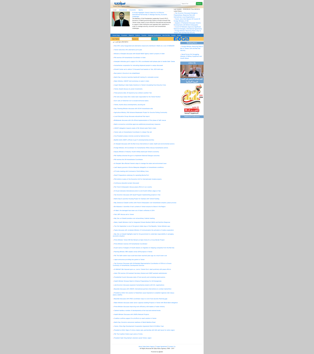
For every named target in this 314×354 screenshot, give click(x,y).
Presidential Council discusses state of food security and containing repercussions (139, 277)
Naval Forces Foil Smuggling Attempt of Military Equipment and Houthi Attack (191, 52)
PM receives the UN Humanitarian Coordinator (128, 159)
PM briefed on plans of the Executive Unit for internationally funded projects (138, 179)
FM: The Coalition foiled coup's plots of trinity (128, 334)
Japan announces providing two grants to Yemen (129, 259)
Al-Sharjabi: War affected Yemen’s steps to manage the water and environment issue (140, 163)
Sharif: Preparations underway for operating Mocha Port (131, 175)
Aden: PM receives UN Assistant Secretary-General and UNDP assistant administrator (140, 273)
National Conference (154, 35)
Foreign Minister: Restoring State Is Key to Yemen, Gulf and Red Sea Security (191, 44)
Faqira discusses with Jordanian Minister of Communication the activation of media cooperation (144, 230)
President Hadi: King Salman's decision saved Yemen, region (132, 338)
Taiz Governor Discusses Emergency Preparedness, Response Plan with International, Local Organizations (186, 15)
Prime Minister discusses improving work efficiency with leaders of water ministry (139, 306)
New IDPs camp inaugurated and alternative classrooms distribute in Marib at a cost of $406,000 (144, 46)
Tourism (144, 35)
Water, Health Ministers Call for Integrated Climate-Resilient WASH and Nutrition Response (142, 222)
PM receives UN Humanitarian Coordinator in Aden (130, 57)
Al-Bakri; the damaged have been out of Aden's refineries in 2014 (134, 210)
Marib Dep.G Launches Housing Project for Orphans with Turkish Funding (136, 199)
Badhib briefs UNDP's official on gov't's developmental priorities (134, 140)
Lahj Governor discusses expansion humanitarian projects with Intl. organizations (139, 285)
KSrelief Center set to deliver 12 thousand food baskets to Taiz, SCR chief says (138, 69)
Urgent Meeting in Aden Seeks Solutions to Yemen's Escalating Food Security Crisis (140, 85)
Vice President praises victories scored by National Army (131, 136)
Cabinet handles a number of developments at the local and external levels (137, 310)
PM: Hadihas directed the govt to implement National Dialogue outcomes (137, 155)
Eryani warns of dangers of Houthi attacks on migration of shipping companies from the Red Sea (144, 248)
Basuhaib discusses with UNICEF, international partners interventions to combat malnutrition (142, 289)
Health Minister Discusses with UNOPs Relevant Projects (131, 314)
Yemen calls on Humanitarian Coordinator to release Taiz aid (133, 132)
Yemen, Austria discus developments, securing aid (129, 104)
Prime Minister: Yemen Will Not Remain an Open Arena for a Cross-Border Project (139, 240)
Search (199, 3)
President (124, 35)
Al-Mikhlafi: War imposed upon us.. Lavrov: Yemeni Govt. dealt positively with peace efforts (142, 269)
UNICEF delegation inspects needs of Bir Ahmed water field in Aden (135, 128)
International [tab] (123, 10)
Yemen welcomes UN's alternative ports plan (128, 49)
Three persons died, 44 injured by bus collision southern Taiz (133, 93)
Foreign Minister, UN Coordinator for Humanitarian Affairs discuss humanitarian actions (141, 148)
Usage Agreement (161, 346)
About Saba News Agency (147, 346)
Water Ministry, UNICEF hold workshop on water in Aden (131, 81)
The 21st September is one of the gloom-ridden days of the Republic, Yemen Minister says (142, 226)
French (173, 35)
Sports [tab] (141, 10)
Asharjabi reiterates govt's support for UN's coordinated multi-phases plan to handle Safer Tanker (144, 61)
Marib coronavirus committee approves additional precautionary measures (137, 124)
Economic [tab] (133, 10)
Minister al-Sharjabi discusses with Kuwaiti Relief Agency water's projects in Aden (139, 53)
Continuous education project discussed (126, 183)
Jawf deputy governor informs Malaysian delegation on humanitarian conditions (139, 167)
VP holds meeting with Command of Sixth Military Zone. (131, 171)
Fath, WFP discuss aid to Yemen (124, 214)
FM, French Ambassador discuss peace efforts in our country (133, 187)
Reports (131, 35)
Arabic (179, 35)
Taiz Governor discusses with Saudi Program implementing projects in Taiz (137, 195)
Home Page (116, 35)
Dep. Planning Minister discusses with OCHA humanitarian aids (133, 108)
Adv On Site (166, 35)
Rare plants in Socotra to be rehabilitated (127, 73)
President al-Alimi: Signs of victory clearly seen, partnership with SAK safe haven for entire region (144, 330)
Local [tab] (114, 10)
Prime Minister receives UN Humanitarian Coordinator (130, 244)
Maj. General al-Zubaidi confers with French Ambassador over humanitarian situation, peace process (145, 202)
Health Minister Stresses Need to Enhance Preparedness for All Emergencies (137, 281)
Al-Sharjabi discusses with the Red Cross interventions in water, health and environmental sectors (144, 144)
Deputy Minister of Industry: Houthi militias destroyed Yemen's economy (136, 151)
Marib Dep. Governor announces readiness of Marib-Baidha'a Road (134, 322)
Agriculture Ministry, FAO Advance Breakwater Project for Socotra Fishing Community (140, 112)
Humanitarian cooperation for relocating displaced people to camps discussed (138, 65)
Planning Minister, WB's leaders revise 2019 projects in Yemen (133, 251)
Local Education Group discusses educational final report (132, 116)
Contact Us (171, 346)
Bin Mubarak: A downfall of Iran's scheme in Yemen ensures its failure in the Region (140, 206)
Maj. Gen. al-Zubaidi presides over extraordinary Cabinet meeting (134, 218)
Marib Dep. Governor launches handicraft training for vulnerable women (136, 77)
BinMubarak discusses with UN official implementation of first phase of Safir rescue (140, 120)
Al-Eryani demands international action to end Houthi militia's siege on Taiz (137, 191)
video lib (192, 63)
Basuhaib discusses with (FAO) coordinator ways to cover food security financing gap (140, 299)
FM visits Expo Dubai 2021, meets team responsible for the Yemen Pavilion (137, 97)
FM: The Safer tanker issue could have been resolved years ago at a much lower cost (140, 255)
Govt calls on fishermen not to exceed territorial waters (131, 100)
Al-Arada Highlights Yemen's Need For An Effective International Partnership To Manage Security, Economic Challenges (149, 14)
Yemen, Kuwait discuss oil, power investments (128, 89)
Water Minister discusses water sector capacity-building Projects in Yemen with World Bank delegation (146, 302)
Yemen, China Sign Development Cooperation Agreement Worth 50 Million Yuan (139, 326)
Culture (138, 35)
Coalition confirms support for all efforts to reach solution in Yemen (135, 318)
